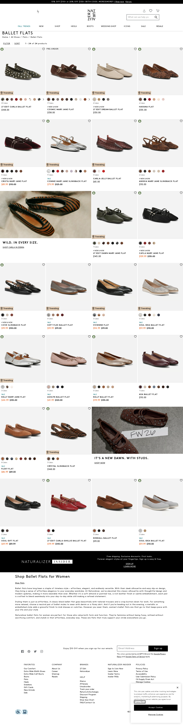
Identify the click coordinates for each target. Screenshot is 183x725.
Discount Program (88, 695)
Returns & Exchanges (89, 692)
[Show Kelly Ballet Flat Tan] (103, 387)
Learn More (113, 671)
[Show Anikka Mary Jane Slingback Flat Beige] (154, 171)
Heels (26, 682)
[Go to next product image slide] (43, 68)
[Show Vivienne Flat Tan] (103, 315)
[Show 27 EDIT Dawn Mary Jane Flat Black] (112, 243)
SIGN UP (130, 564)
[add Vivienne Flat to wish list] (135, 265)
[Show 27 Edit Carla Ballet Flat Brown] (7, 99)
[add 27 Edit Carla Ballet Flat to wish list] (43, 49)
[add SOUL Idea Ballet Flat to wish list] (181, 265)
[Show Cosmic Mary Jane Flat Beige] (76, 99)
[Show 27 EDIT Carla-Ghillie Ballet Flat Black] (53, 530)
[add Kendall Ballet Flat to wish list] (135, 480)
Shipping (83, 697)
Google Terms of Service (135, 657)
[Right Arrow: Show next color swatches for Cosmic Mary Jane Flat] (89, 99)
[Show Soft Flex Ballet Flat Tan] (53, 315)
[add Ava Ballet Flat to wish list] (181, 336)
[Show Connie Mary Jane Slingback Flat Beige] (76, 171)
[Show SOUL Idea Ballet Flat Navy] (158, 315)
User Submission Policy (146, 677)
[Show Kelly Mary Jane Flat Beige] (7, 387)
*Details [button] (128, 2)
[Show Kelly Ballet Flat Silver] (94, 387)
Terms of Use (142, 671)
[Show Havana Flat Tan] (140, 99)
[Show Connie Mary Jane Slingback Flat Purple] (71, 171)
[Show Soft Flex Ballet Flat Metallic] (48, 315)
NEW (41, 26)
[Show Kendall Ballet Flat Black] (99, 530)
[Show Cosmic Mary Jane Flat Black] (71, 99)
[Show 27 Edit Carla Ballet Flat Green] (2, 99)
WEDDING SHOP (108, 26)
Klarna (83, 681)
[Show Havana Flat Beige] (154, 99)
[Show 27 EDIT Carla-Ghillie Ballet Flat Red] (48, 530)
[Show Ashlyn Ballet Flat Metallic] (53, 387)
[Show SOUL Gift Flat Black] (2, 530)
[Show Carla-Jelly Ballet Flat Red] (103, 171)
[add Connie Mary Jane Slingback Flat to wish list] (89, 121)
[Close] (177, 687)
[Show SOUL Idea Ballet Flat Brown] (149, 315)
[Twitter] (35, 653)
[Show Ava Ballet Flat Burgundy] (140, 387)
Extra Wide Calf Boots (34, 674)
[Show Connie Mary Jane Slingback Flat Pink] (67, 171)
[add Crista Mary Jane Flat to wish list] (43, 121)
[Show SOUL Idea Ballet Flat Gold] (140, 315)
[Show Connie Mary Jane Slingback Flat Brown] (85, 171)
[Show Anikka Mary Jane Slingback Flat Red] (163, 171)
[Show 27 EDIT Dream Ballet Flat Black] (103, 99)
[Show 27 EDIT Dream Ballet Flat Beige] (94, 99)
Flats (26, 679)
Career (55, 671)
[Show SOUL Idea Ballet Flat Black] (145, 315)
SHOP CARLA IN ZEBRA (13, 247)
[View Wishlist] (151, 11)
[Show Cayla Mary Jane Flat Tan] (154, 243)
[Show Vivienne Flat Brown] (99, 315)
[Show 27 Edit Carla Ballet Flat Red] (16, 99)
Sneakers (28, 685)
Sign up (158, 648)
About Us (56, 669)
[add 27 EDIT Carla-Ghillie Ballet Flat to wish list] (89, 480)
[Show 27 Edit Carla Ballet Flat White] (30, 99)
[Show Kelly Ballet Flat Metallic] (108, 387)
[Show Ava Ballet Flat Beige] (145, 387)
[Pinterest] (29, 653)
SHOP (57, 26)
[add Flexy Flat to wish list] (43, 408)
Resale (55, 677)
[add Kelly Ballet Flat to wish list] (135, 336)
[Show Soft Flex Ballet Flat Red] (62, 315)
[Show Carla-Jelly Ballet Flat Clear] (99, 171)
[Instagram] (42, 653)
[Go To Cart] (157, 11)
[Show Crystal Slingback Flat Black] (53, 458)
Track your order (87, 689)
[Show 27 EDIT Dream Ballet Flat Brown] (99, 99)
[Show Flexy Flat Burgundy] (30, 458)
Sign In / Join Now (115, 669)
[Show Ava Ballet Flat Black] (167, 387)
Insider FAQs (113, 677)
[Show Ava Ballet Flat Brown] (149, 387)
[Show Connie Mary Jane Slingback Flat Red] (57, 171)
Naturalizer (85, 671)
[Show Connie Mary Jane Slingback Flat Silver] (48, 171)
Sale (26, 693)
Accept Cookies (156, 707)
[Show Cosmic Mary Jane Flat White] (80, 99)
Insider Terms (114, 674)
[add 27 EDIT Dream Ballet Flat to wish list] (135, 49)
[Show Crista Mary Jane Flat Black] (7, 171)
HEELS (74, 26)
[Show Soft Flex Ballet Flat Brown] (57, 315)
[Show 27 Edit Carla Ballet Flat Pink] (25, 99)
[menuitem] (24, 27)
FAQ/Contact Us (87, 703)
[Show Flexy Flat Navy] (11, 458)
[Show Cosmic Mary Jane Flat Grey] (57, 99)
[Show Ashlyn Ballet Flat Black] (62, 387)
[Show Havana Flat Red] (149, 99)
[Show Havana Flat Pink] (163, 99)
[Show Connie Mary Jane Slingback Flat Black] (53, 171)
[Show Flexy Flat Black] (7, 458)
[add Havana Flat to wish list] (181, 49)
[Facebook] (22, 653)
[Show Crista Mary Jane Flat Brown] (16, 171)
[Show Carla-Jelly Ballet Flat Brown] (94, 171)
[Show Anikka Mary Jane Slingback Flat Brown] (140, 171)
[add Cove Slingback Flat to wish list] (43, 265)
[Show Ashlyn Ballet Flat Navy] (57, 387)
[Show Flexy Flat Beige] (16, 458)
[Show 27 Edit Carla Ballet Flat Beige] (34, 99)
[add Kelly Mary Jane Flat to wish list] (43, 336)
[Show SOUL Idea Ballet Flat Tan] (145, 530)
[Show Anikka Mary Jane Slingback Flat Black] (145, 171)
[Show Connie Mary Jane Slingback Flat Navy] (80, 171)
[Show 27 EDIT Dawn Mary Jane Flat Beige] (99, 243)
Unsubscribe (85, 687)
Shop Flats (19, 583)
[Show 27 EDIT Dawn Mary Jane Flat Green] (94, 243)
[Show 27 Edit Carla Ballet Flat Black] (39, 99)
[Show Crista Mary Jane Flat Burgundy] (2, 171)
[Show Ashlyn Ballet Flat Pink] (48, 387)
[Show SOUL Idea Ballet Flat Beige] (154, 315)
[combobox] (142, 17)
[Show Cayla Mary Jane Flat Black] (140, 243)
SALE (143, 26)
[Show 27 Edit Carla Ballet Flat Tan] (11, 99)
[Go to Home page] (91, 15)
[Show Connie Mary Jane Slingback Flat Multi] (62, 171)
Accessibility (141, 674)
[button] (31, 26)
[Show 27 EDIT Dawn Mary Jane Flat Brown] (103, 243)
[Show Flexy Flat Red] (21, 458)
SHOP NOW (99, 463)
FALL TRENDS (24, 26)
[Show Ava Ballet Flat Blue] (154, 387)
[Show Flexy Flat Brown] (2, 458)
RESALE (159, 26)
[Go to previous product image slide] (2, 68)
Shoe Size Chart (87, 700)
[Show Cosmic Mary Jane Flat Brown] (48, 99)
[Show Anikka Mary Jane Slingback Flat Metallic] (158, 171)
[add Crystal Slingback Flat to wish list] (89, 408)
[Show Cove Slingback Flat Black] (2, 315)
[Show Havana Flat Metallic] (158, 99)
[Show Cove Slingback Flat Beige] (7, 315)
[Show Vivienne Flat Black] (94, 315)
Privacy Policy (142, 669)
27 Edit (83, 669)
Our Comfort (30, 669)
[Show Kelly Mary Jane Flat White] (11, 387)
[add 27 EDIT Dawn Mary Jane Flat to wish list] (135, 193)
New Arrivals (29, 690)
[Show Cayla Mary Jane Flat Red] (145, 243)
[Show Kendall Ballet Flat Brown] (94, 530)
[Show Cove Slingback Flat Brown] (11, 315)
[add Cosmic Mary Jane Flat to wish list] (89, 49)
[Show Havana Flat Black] (145, 99)
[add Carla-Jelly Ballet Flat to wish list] (135, 121)
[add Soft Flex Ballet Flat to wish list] (89, 265)
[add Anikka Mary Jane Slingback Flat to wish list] (181, 121)
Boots (26, 677)
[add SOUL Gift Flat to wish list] (43, 480)
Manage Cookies (143, 682)
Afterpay (84, 684)
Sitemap (55, 674)
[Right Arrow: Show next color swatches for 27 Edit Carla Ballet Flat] (43, 99)
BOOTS (90, 26)
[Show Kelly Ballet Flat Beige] (112, 387)
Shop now (119, 2)
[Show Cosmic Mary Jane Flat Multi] (67, 99)
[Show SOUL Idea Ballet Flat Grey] (140, 530)
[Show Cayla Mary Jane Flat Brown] (149, 243)
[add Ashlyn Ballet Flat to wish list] (89, 336)
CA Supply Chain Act (145, 679)
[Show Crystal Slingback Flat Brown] (48, 458)
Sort (17, 44)
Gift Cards (28, 687)
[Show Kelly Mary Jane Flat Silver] (2, 387)
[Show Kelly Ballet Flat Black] (99, 387)
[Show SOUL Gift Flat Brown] (7, 530)
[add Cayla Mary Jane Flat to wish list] (181, 193)
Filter (6, 44)
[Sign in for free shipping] (144, 11)
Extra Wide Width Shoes (34, 671)
